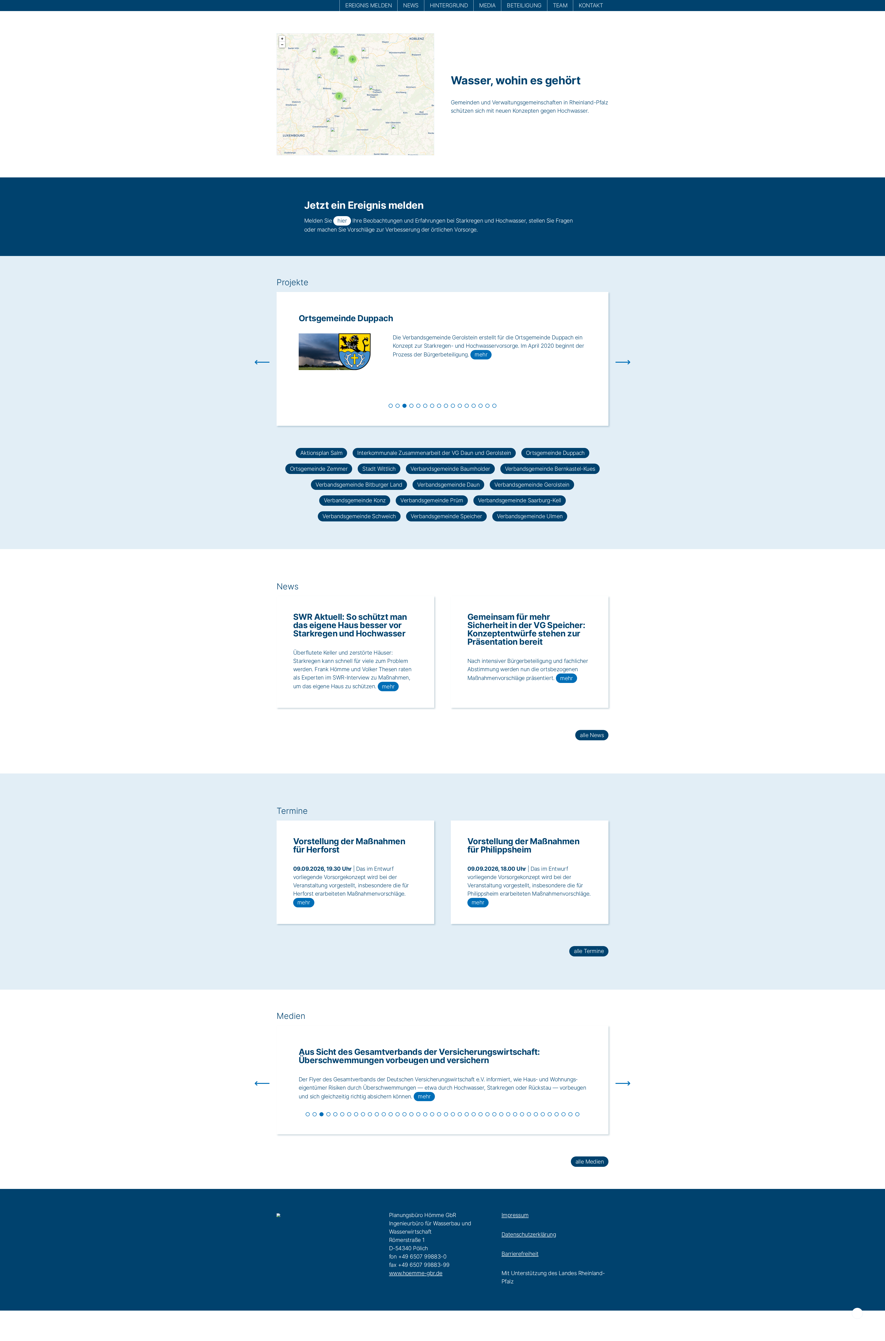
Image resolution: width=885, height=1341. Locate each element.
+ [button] (282, 38)
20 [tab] (439, 1114)
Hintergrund (449, 5)
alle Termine (589, 951)
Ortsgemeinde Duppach (555, 453)
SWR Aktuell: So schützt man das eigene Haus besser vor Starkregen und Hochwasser (350, 625)
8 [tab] (439, 406)
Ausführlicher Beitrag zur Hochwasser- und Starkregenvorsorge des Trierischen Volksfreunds (432, 1056)
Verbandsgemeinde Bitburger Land (359, 484)
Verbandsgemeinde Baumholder (450, 468)
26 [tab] (480, 1114)
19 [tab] (432, 1114)
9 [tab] (446, 406)
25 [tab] (474, 1114)
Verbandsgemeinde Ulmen (530, 516)
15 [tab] (487, 406)
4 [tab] (411, 406)
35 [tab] (543, 1114)
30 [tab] (508, 1114)
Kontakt (591, 5)
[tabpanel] (442, 353)
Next (612, 358)
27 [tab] (487, 1114)
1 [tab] (391, 406)
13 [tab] (474, 406)
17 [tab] (418, 1114)
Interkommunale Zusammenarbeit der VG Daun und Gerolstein (434, 453)
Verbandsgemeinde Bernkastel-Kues (550, 468)
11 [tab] (460, 406)
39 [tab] (570, 1114)
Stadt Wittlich (379, 468)
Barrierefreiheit (520, 1253)
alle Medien (589, 1161)
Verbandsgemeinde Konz (355, 500)
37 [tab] (557, 1114)
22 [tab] (453, 1114)
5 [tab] (418, 406)
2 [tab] (397, 406)
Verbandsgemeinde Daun (448, 484)
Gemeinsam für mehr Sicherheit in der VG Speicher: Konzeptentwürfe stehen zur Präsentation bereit (526, 629)
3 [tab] (404, 406)
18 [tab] (425, 1114)
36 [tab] (550, 1114)
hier (342, 220)
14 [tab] (480, 406)
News (411, 5)
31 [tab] (515, 1114)
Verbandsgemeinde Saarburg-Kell (519, 500)
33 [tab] (529, 1114)
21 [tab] (446, 1114)
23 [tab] (460, 1114)
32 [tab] (522, 1114)
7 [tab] (432, 406)
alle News (592, 735)
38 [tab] (563, 1114)
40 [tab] (577, 1114)
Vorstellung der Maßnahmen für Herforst (349, 845)
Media (487, 5)
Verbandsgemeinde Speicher (446, 516)
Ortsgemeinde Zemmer (345, 318)
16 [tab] (494, 406)
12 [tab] (467, 406)
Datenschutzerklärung (529, 1234)
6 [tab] (425, 406)
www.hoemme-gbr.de (415, 1273)
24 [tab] (467, 1114)
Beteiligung (524, 5)
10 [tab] (453, 406)
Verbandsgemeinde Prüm (431, 500)
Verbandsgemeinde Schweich (359, 516)
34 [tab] (536, 1114)
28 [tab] (494, 1114)
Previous (273, 358)
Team (560, 5)
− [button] (282, 44)
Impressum (515, 1215)
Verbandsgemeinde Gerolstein (531, 484)
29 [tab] (501, 1114)
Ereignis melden (368, 5)
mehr (403, 387)
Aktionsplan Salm (321, 453)
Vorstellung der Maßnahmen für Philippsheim (523, 845)
